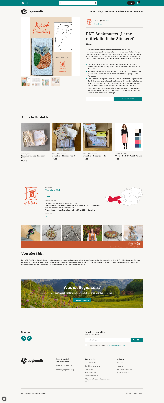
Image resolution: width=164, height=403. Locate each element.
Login (131, 3)
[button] (4, 399)
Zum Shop (98, 24)
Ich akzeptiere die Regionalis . (107, 345)
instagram (27, 3)
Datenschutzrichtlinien (117, 345)
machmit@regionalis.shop (65, 370)
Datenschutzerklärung (124, 369)
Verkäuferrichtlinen (91, 376)
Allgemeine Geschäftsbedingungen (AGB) (97, 380)
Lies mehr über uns (82, 300)
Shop (100, 11)
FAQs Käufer (89, 369)
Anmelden (136, 340)
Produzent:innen (124, 11)
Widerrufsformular (123, 372)
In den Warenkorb (128, 99)
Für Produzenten (91, 363)
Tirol (108, 20)
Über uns (138, 11)
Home (92, 11)
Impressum (120, 366)
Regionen (109, 11)
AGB (47, 216)
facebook (23, 3)
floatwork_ (139, 393)
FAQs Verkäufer (90, 372)
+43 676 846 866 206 (64, 365)
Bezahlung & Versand (92, 366)
